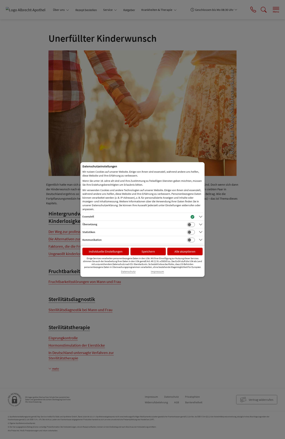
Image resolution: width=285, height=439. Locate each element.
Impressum (157, 271)
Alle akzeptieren (184, 251)
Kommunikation (92, 240)
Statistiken (88, 232)
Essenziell (88, 216)
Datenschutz (128, 271)
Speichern (148, 251)
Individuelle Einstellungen (106, 251)
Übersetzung (89, 224)
